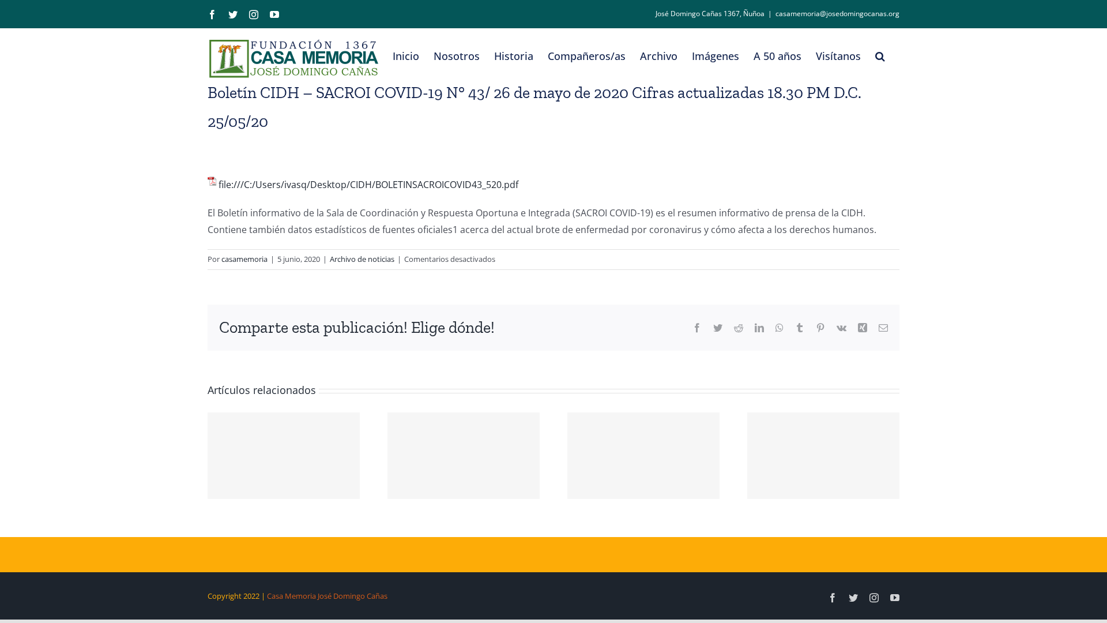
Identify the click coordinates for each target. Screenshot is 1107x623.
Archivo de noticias (362, 259)
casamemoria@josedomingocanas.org (837, 13)
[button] (880, 56)
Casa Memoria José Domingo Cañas (327, 596)
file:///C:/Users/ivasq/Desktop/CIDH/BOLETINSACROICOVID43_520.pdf (368, 184)
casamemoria (244, 259)
